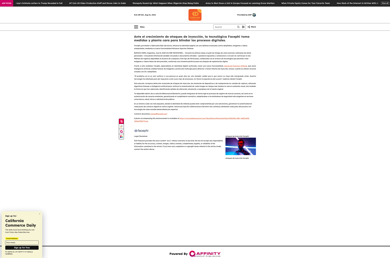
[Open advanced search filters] (243, 27)
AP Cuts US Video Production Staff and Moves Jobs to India (97, 3)
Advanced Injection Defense (235, 66)
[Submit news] (121, 121)
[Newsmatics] (121, 136)
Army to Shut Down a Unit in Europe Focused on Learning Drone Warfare (240, 3)
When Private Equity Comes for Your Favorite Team (305, 3)
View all (385, 3)
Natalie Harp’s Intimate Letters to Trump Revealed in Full (35, 3)
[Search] (238, 27)
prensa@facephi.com (158, 114)
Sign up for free (22, 247)
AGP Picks (6, 3)
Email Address (11, 238)
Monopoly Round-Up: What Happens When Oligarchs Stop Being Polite (166, 3)
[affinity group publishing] (121, 131)
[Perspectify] (121, 126)
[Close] (40, 214)
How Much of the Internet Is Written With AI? (358, 3)
